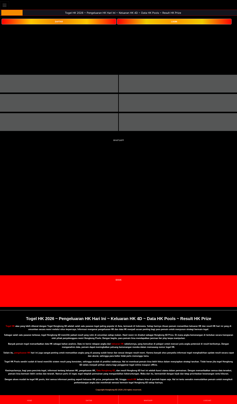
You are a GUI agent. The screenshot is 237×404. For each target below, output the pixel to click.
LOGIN (174, 22)
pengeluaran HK (22, 353)
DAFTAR (59, 22)
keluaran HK (118, 344)
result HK (131, 379)
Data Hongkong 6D (105, 370)
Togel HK (10, 326)
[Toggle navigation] (4, 5)
